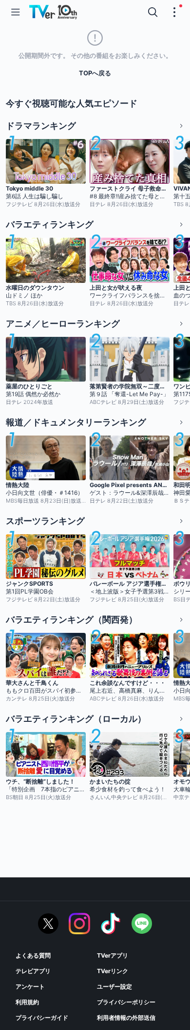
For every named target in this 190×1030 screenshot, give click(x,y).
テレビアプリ (33, 971)
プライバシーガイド (42, 1017)
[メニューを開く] (15, 12)
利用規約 (27, 1002)
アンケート (30, 986)
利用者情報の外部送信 (126, 1017)
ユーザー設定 (114, 986)
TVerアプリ (112, 955)
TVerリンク (112, 971)
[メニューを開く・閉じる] (174, 12)
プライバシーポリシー (126, 1002)
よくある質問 (33, 955)
